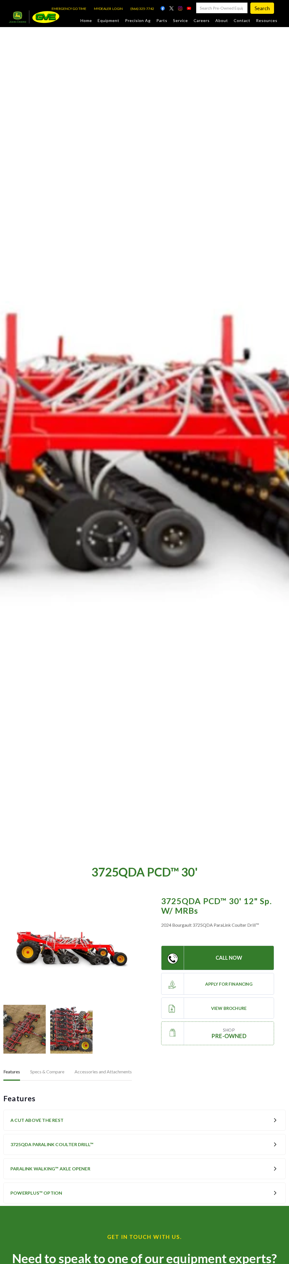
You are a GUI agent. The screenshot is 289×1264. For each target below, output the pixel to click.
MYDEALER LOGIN (108, 8)
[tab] (11, 1072)
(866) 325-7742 (142, 8)
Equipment (108, 20)
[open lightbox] (71, 947)
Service (180, 20)
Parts (161, 20)
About (221, 20)
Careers (202, 20)
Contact (242, 20)
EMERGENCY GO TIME (69, 8)
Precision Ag (138, 20)
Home (86, 20)
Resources (266, 20)
